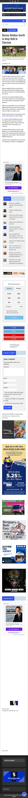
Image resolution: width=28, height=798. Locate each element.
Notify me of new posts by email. (14, 403)
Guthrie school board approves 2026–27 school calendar (16, 229)
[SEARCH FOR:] (14, 24)
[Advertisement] (14, 151)
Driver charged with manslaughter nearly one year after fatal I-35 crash (16, 236)
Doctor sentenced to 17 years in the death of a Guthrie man (15, 247)
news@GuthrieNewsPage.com (10, 710)
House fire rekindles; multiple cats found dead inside (16, 205)
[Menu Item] (10, 1)
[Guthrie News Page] (14, 8)
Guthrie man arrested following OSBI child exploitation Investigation (16, 261)
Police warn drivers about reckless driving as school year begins (16, 217)
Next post (13, 347)
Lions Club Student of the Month (12, 116)
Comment (6, 367)
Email (5, 383)
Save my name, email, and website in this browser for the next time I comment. (13, 394)
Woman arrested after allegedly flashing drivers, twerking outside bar (16, 254)
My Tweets (5, 750)
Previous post (15, 345)
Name (5, 378)
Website (6, 387)
